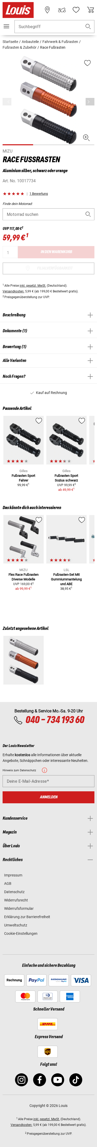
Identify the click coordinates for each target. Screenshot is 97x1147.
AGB (7, 883)
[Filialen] (47, 10)
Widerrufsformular (19, 908)
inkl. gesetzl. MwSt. (33, 285)
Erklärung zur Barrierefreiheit (27, 917)
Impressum (13, 875)
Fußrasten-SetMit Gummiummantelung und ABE (66, 579)
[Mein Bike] (62, 10)
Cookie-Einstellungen (21, 933)
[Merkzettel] (76, 10)
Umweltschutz (15, 925)
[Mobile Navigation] (6, 26)
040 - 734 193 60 (54, 720)
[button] (88, 27)
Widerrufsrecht (16, 900)
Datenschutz (14, 892)
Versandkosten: (13, 291)
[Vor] (90, 101)
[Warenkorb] (90, 10)
